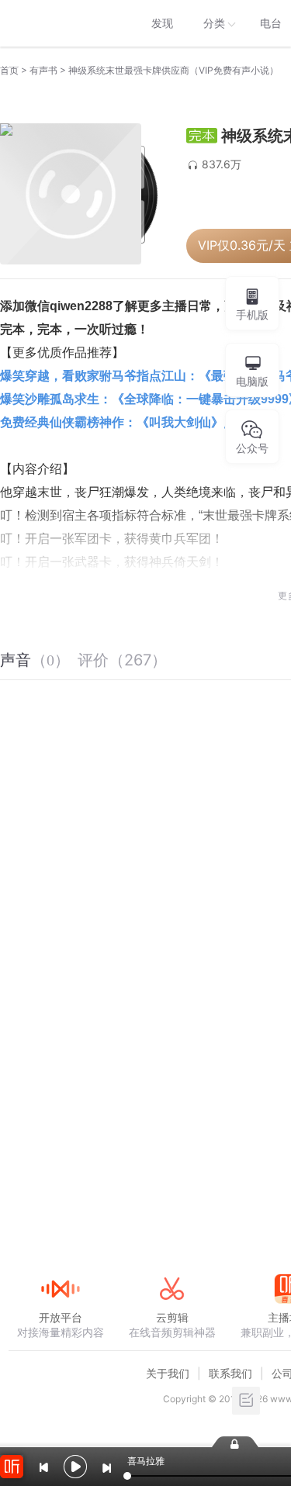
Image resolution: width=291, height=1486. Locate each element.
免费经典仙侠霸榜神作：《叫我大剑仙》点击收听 (136, 422)
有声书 (43, 70)
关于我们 (167, 1373)
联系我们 (230, 1373)
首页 (9, 70)
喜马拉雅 (60, 23)
